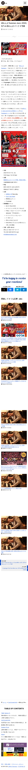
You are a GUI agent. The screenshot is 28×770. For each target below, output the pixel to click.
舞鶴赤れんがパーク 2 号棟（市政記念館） (15, 180)
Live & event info (5, 720)
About (3, 734)
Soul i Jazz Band (10, 196)
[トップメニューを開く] (25, 3)
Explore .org (5, 727)
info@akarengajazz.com (10, 234)
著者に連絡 (7, 764)
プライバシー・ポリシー (17, 764)
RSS (2, 764)
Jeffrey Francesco (12, 766)
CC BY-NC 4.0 (21, 766)
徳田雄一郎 (9, 194)
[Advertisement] (14, 254)
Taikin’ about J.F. (5, 713)
